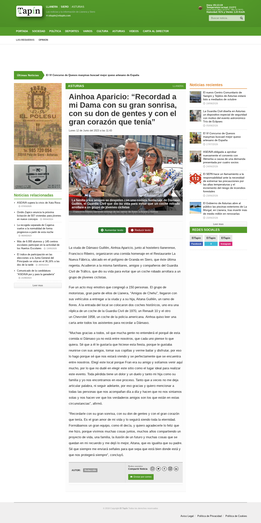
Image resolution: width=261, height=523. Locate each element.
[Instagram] (170, 469)
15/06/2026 (210, 218)
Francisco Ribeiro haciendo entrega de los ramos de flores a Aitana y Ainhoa (115, 211)
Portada (22, 31)
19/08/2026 (210, 103)
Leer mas (38, 285)
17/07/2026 (210, 144)
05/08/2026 (210, 125)
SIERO (65, 6)
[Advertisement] (130, 57)
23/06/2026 (210, 195)
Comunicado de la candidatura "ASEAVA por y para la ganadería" (36, 274)
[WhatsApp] (152, 469)
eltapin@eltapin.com (60, 15)
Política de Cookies (236, 516)
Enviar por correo (141, 476)
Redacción (90, 470)
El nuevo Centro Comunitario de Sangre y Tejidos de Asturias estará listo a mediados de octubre (224, 96)
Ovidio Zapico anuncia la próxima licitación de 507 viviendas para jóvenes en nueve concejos (39, 216)
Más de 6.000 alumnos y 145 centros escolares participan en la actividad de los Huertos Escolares (38, 245)
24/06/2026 (210, 166)
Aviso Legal (187, 516)
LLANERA (52, 6)
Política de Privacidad (209, 516)
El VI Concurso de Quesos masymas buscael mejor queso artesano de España (92, 75)
